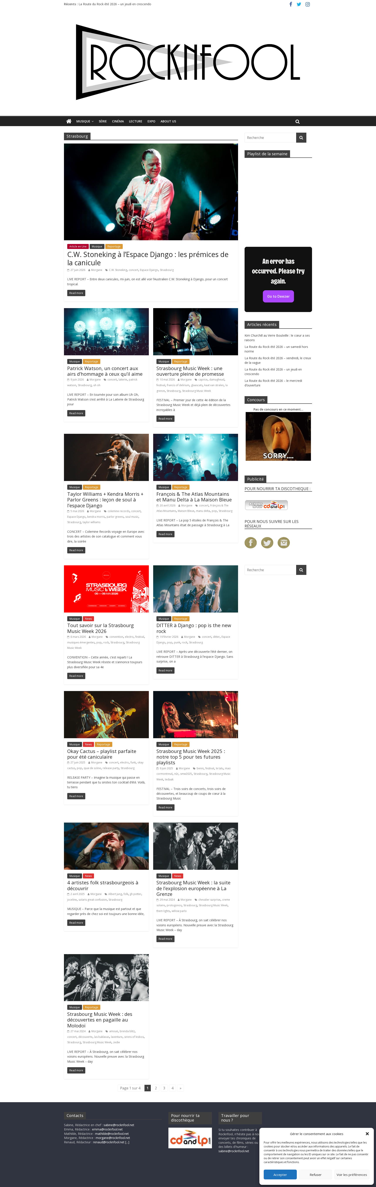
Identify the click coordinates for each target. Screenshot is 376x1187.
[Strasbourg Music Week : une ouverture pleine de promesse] (195, 310)
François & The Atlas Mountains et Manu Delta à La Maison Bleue (194, 497)
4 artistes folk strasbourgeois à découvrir (102, 885)
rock (106, 642)
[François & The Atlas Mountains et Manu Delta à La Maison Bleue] (195, 436)
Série (103, 121)
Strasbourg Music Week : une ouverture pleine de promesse (190, 371)
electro (129, 637)
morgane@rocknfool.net (113, 1138)
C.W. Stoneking (118, 270)
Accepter (280, 1174)
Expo (151, 121)
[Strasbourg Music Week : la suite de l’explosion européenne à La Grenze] (195, 825)
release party (111, 768)
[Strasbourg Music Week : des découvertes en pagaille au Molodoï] (106, 956)
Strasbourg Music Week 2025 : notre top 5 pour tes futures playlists (190, 757)
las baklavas (101, 1037)
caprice (203, 379)
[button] (367, 1134)
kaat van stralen (214, 385)
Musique (83, 121)
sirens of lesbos (134, 1037)
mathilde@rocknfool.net (112, 1134)
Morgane (96, 270)
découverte (85, 1037)
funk (133, 762)
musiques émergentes (81, 642)
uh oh (96, 385)
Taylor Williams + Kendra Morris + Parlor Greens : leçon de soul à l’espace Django (105, 500)
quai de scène (92, 768)
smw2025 (186, 774)
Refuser (316, 1174)
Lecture (135, 121)
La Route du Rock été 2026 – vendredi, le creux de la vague (120, 4)
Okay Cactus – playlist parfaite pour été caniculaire (101, 754)
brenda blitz (127, 1031)
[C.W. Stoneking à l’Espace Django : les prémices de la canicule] (151, 146)
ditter (216, 637)
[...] (127, 1142)
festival (160, 385)
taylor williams (91, 522)
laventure (117, 1037)
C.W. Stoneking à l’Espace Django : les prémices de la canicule (147, 258)
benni (200, 768)
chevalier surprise (209, 900)
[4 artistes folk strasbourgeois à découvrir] (106, 825)
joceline (72, 900)
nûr (176, 774)
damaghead (216, 379)
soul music (131, 517)
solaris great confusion (93, 900)
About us (168, 121)
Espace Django (149, 270)
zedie (116, 1042)
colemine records (118, 511)
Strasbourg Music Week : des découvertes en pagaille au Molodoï (99, 1020)
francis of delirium (178, 385)
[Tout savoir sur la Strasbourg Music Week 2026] (106, 568)
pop (214, 511)
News (88, 619)
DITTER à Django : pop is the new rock (193, 628)
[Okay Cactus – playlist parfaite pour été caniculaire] (106, 693)
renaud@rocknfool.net (108, 1142)
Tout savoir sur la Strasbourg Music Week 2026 (100, 628)
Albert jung (115, 894)
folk (126, 894)
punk (177, 642)
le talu (219, 768)
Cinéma (118, 121)
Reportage (114, 246)
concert (133, 270)
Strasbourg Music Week (196, 391)
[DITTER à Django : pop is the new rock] (195, 568)
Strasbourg (167, 270)
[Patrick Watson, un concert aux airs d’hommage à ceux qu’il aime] (106, 310)
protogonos (174, 905)
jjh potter (135, 894)
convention (116, 637)
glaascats (197, 385)
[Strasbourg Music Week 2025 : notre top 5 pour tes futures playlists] (195, 693)
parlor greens (115, 517)
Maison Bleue (186, 511)
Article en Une (78, 246)
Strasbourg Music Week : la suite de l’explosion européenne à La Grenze (193, 888)
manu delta (203, 511)
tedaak (169, 779)
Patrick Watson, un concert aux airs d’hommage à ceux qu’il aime (105, 371)
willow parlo (179, 911)
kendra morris (96, 517)
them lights (163, 911)
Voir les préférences (352, 1174)
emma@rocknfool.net (107, 1129)
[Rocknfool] (188, 62)
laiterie (123, 379)
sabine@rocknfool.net (119, 1125)
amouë (113, 1031)
